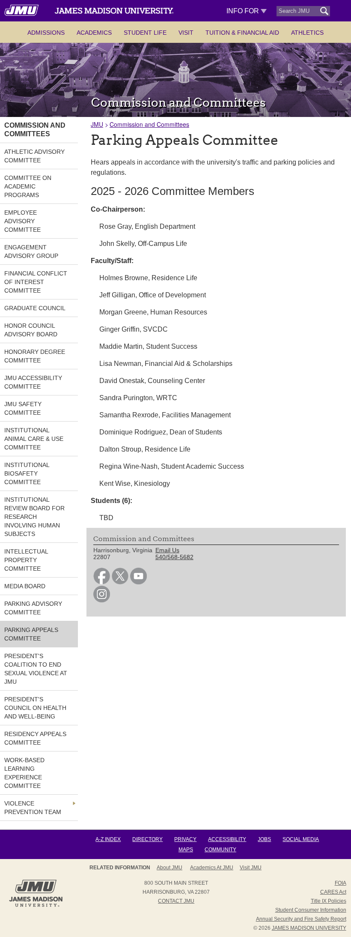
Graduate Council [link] (34, 308)
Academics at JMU (211, 868)
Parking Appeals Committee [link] (31, 634)
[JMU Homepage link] (36, 906)
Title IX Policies (328, 901)
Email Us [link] (167, 550)
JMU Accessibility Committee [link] (33, 382)
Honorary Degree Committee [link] (34, 356)
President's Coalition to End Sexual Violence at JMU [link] (35, 669)
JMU (97, 124)
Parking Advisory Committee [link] (33, 608)
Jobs (264, 839)
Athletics (307, 32)
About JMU (169, 868)
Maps (185, 850)
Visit (185, 32)
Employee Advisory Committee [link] (22, 221)
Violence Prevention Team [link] (32, 807)
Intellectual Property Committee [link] (26, 560)
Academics (94, 32)
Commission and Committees (149, 124)
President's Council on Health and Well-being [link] (35, 708)
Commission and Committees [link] (34, 130)
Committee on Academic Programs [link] (27, 186)
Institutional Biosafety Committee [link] (26, 473)
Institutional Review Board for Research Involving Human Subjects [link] (34, 516)
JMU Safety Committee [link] (23, 408)
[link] (101, 582)
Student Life (145, 32)
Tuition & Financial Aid (242, 32)
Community (220, 850)
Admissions (46, 32)
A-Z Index (108, 839)
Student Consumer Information (310, 910)
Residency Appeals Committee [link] (35, 738)
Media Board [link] (24, 586)
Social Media (301, 839)
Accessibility (227, 839)
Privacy (185, 839)
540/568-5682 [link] (174, 557)
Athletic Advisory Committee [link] (34, 156)
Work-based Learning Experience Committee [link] (24, 773)
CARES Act (333, 892)
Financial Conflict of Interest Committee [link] (35, 282)
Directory (147, 839)
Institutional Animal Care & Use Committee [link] (33, 439)
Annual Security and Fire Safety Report (301, 919)
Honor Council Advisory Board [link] (30, 330)
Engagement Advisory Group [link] (31, 251)
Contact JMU (176, 901)
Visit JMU (251, 868)
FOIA (340, 883)
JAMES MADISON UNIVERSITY (309, 928)
